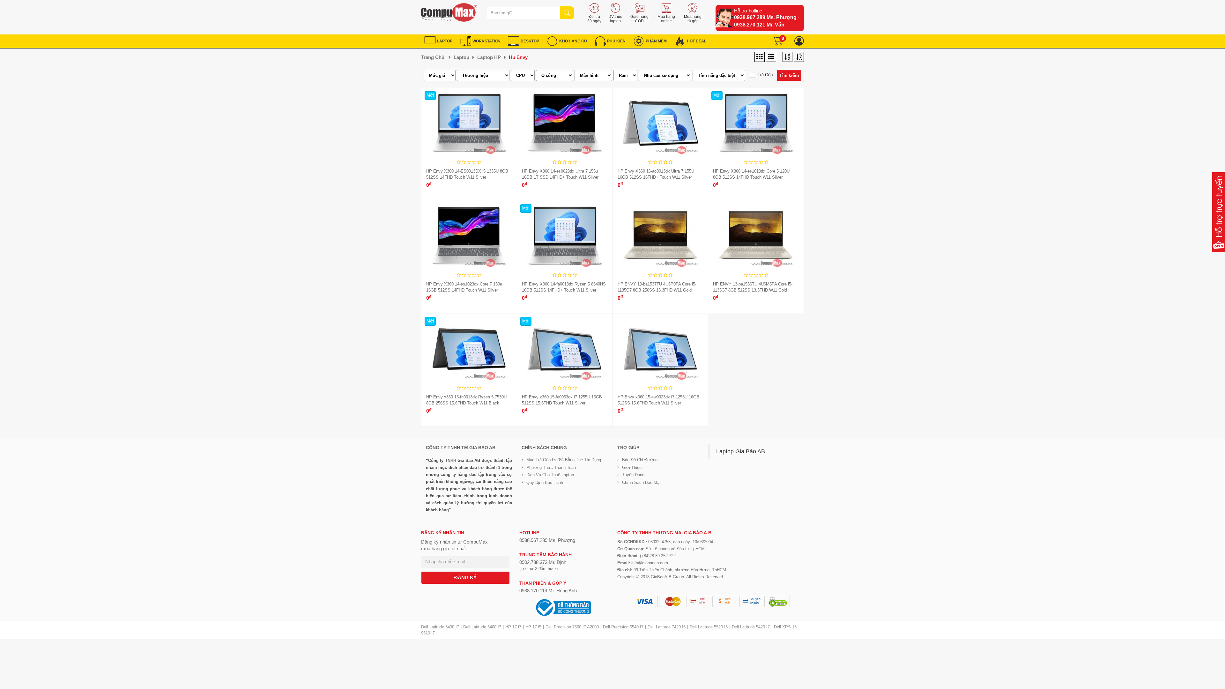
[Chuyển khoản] (752, 601)
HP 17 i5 (533, 627)
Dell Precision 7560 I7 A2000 (572, 627)
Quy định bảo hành (544, 482)
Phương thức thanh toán (551, 467)
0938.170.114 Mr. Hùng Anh (548, 590)
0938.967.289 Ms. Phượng (765, 17)
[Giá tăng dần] (799, 57)
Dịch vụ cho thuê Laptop (550, 474)
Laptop (461, 57)
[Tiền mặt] (726, 601)
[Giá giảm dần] (787, 57)
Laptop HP (489, 57)
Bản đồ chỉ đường (639, 459)
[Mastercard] (672, 601)
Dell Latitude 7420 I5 (667, 627)
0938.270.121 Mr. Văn (759, 24)
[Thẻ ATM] (700, 601)
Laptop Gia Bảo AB (740, 451)
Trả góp (765, 74)
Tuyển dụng (633, 474)
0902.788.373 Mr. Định (542, 562)
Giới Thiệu (632, 467)
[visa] (645, 601)
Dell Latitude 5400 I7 (482, 627)
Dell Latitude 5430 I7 (440, 627)
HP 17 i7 (513, 627)
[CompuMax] (449, 12)
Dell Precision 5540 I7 (623, 627)
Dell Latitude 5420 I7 (751, 627)
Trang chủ (432, 57)
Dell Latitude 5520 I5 (709, 627)
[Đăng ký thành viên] (799, 41)
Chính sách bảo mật (641, 482)
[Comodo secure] (778, 601)
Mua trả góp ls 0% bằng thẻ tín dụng (563, 459)
